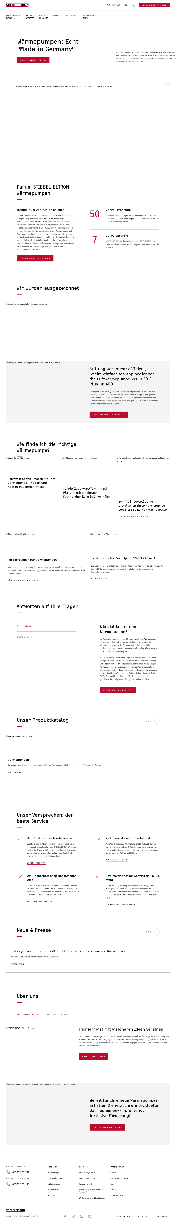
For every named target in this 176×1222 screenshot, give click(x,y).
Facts (112, 1184)
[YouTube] (73, 1216)
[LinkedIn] (81, 1216)
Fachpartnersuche (86, 1184)
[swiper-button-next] (156, 721)
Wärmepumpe (53, 1172)
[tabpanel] (88, 1043)
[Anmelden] (126, 5)
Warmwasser (53, 1190)
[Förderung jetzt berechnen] (46, 558)
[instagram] (89, 1216)
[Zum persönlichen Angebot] (88, 1114)
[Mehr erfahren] (130, 558)
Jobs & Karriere (116, 1195)
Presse (113, 1190)
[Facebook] (64, 1216)
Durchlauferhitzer (55, 1178)
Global (113, 1172)
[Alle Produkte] (88, 755)
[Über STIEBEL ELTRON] (36, 1037)
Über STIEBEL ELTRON (119, 1178)
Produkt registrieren (87, 1172)
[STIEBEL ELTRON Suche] (133, 5)
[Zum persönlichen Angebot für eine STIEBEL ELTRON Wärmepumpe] (143, 488)
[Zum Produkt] (88, 392)
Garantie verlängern (87, 1178)
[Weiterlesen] (88, 959)
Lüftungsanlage (54, 1184)
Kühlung (51, 1195)
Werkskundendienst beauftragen (92, 1198)
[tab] (46, 626)
